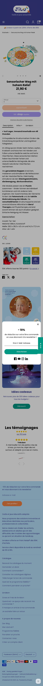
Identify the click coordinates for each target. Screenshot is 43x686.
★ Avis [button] (40, 345)
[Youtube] (19, 358)
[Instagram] (23, 358)
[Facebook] (15, 358)
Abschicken (22, 351)
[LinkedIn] (26, 358)
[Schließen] (38, 324)
